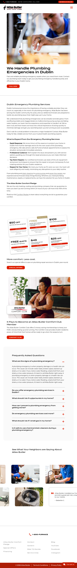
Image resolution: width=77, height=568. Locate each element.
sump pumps (40, 173)
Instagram (55, 553)
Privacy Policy (56, 565)
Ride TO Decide (34, 549)
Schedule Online (66, 2)
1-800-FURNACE (11, 2)
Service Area (32, 553)
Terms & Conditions (40, 565)
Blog (53, 542)
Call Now (13, 86)
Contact (30, 542)
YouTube (55, 546)
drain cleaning (27, 173)
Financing (7, 551)
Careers (30, 546)
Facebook (55, 549)
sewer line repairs (55, 173)
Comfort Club (15, 337)
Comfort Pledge (23, 194)
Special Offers (15, 268)
